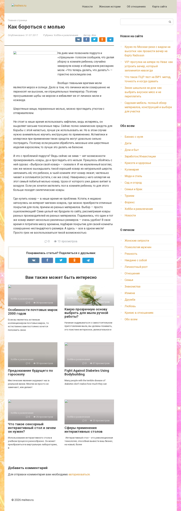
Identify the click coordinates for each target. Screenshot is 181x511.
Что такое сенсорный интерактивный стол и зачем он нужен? (32, 428)
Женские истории (110, 6)
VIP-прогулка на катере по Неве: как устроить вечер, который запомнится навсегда (149, 66)
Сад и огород (133, 182)
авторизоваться (79, 474)
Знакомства (132, 286)
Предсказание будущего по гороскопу (30, 372)
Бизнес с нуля (134, 136)
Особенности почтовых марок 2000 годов (32, 311)
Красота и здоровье (138, 163)
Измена (130, 293)
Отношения (132, 273)
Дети (128, 143)
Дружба (130, 299)
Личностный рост (136, 267)
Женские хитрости (137, 240)
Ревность (131, 253)
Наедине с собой (136, 260)
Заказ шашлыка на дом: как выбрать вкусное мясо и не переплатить (143, 92)
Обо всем (131, 319)
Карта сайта (159, 6)
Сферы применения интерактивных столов (84, 430)
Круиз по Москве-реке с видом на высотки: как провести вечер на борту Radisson (147, 51)
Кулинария (132, 169)
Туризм (129, 195)
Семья (129, 280)
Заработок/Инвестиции (140, 156)
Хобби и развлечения (66, 35)
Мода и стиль (133, 176)
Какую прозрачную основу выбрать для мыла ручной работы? (86, 313)
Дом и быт (132, 150)
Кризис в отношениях (139, 312)
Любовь (130, 306)
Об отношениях (136, 6)
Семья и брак (133, 189)
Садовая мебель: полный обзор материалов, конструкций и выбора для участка (148, 107)
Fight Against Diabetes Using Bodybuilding (87, 372)
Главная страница (17, 20)
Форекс (130, 202)
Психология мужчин (138, 247)
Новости (87, 6)
